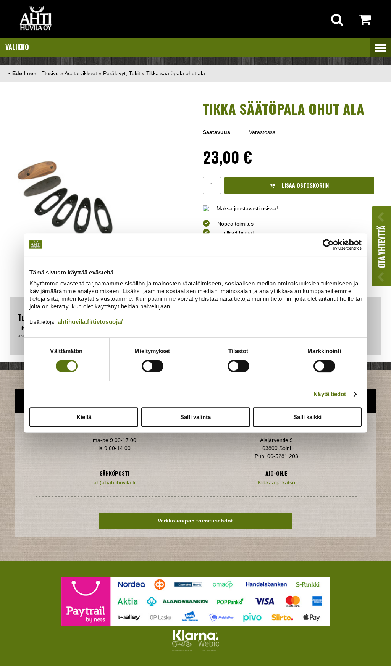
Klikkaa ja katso (276, 482)
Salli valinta (195, 417)
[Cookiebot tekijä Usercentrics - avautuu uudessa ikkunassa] (328, 244)
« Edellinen (22, 73)
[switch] (152, 366)
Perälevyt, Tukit (121, 73)
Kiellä (83, 417)
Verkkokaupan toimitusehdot (195, 521)
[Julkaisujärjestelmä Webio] (207, 650)
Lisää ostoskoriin (304, 185)
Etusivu (50, 73)
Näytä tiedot (329, 394)
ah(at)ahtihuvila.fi (114, 482)
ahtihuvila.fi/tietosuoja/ (90, 321)
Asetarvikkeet (81, 73)
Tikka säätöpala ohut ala (175, 73)
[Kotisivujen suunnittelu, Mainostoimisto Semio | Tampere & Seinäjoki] (183, 650)
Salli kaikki (307, 417)
